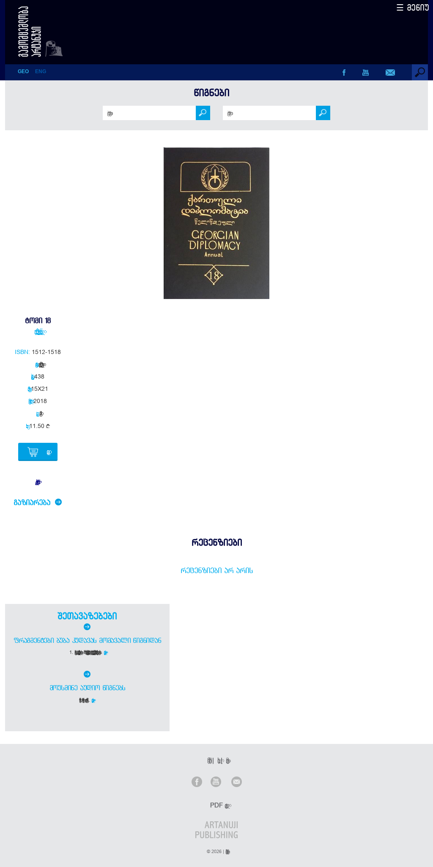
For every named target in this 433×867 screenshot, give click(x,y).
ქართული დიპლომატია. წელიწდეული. (37, 331)
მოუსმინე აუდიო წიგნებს (87, 687)
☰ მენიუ (412, 7)
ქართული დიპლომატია (39, 364)
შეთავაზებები (87, 615)
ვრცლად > (105, 652)
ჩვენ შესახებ (208, 760)
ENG (40, 71)
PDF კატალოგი (217, 805)
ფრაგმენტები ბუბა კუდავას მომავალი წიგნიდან (87, 640)
